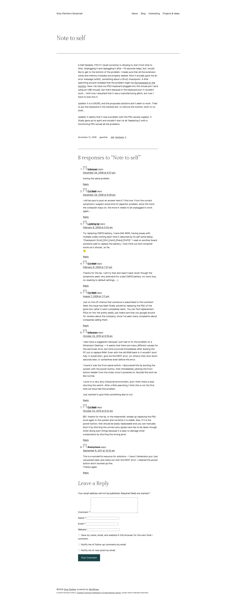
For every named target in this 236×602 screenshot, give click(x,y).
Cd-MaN (92, 191)
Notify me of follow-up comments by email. (103, 544)
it (125, 137)
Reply (86, 184)
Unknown (93, 169)
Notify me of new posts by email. (98, 550)
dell (112, 137)
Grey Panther (70, 589)
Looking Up (93, 224)
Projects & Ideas (171, 13)
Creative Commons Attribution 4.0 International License (99, 593)
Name (82, 518)
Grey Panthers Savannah (70, 13)
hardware (119, 137)
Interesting (154, 13)
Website (82, 529)
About (135, 13)
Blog (143, 13)
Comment (84, 512)
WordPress (94, 589)
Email (81, 523)
